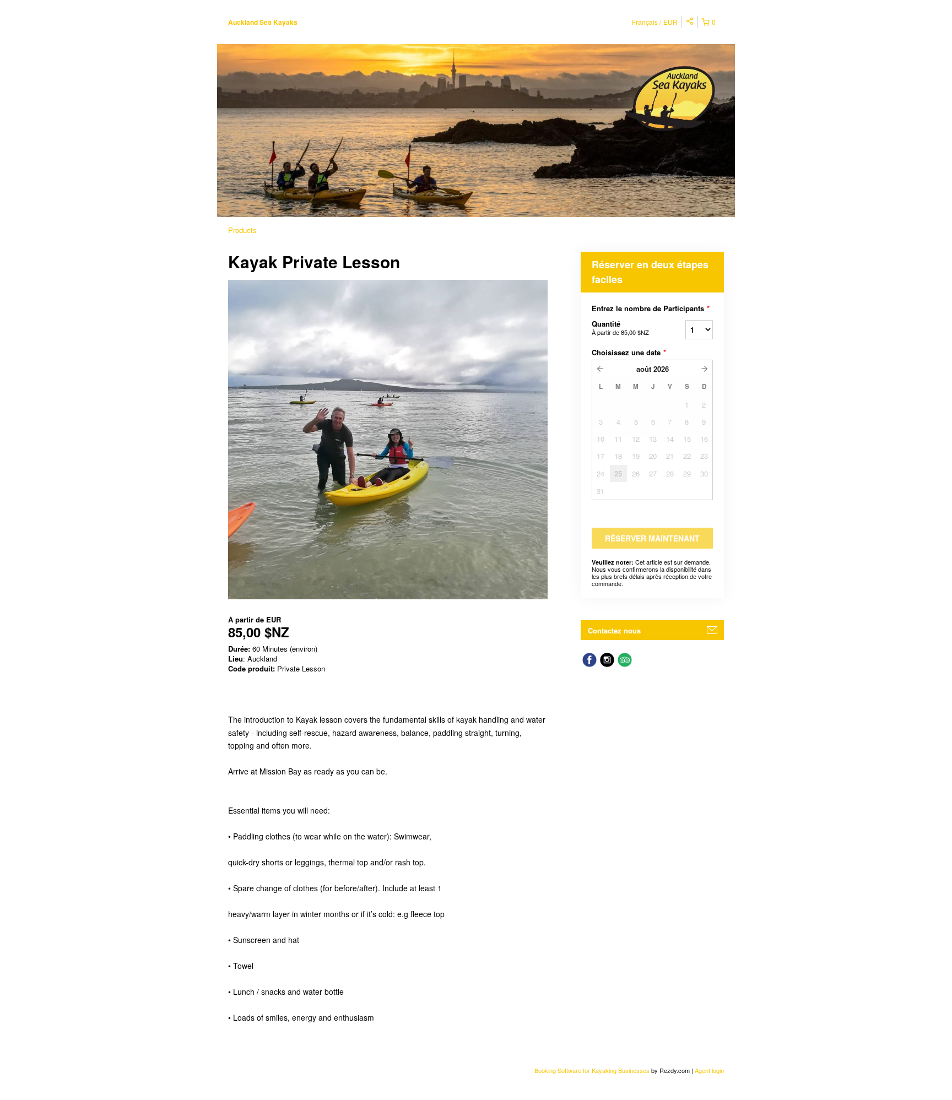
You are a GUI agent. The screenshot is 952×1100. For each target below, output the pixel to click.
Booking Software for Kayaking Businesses (592, 1070)
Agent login (709, 1070)
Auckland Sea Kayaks (263, 22)
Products (242, 230)
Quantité (620, 327)
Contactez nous (614, 630)
